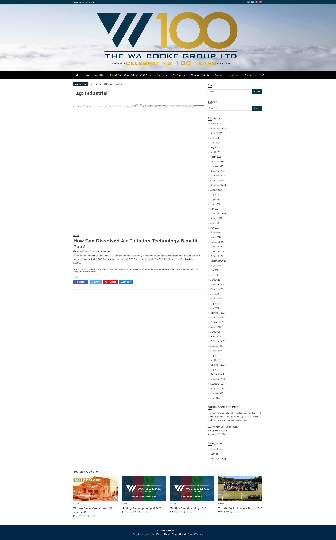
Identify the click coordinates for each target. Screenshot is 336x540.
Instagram (260, 2)
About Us (99, 75)
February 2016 (217, 341)
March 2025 (215, 157)
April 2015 (215, 360)
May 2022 (215, 228)
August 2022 (216, 218)
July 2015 (214, 355)
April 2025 (215, 152)
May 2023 (215, 209)
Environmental (101, 269)
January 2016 (216, 346)
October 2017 (216, 317)
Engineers (162, 75)
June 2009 (215, 398)
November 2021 (217, 251)
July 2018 (214, 308)
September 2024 (218, 185)
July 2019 (214, 303)
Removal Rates (129, 269)
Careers (218, 75)
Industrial (110, 269)
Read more (190, 259)
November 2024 (217, 176)
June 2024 (215, 199)
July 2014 (214, 369)
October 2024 (216, 180)
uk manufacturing (183, 269)
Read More (77, 263)
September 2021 (218, 261)
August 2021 (216, 265)
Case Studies (216, 449)
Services (138, 269)
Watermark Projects (200, 75)
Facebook (81, 282)
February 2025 (217, 161)
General (76, 235)
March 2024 (215, 204)
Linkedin (127, 282)
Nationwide (119, 269)
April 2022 (215, 232)
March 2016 (215, 336)
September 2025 (218, 128)
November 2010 (217, 379)
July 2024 (214, 195)
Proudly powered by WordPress (148, 534)
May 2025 (215, 147)
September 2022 (218, 213)
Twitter (252, 2)
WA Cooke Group (218, 458)
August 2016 (216, 327)
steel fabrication (148, 269)
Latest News (233, 75)
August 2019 (216, 299)
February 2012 (217, 374)
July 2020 (214, 294)
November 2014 (217, 365)
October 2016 (216, 322)
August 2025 (216, 133)
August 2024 (216, 190)
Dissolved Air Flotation (87, 269)
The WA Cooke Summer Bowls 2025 (240, 508)
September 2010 (218, 388)
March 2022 (215, 237)
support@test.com (218, 430)
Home (87, 75)
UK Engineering (170, 269)
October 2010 (216, 384)
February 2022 (217, 242)
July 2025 (214, 138)
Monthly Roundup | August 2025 (142, 508)
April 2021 (215, 280)
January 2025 (216, 166)
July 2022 (214, 223)
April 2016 (215, 332)
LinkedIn (248, 2)
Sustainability (159, 269)
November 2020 (217, 284)
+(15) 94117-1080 (217, 434)
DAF (77, 269)
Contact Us (250, 75)
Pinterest (111, 282)
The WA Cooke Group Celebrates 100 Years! (130, 75)
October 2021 (216, 256)
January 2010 (216, 393)
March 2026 (215, 124)
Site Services (178, 75)
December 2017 (217, 313)
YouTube (256, 2)
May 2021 (215, 275)
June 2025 (215, 143)
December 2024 (217, 171)
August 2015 (216, 351)
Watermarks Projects (89, 272)
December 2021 (217, 247)
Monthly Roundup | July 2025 (188, 508)
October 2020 (216, 289)
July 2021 (214, 270)
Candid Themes (195, 534)
